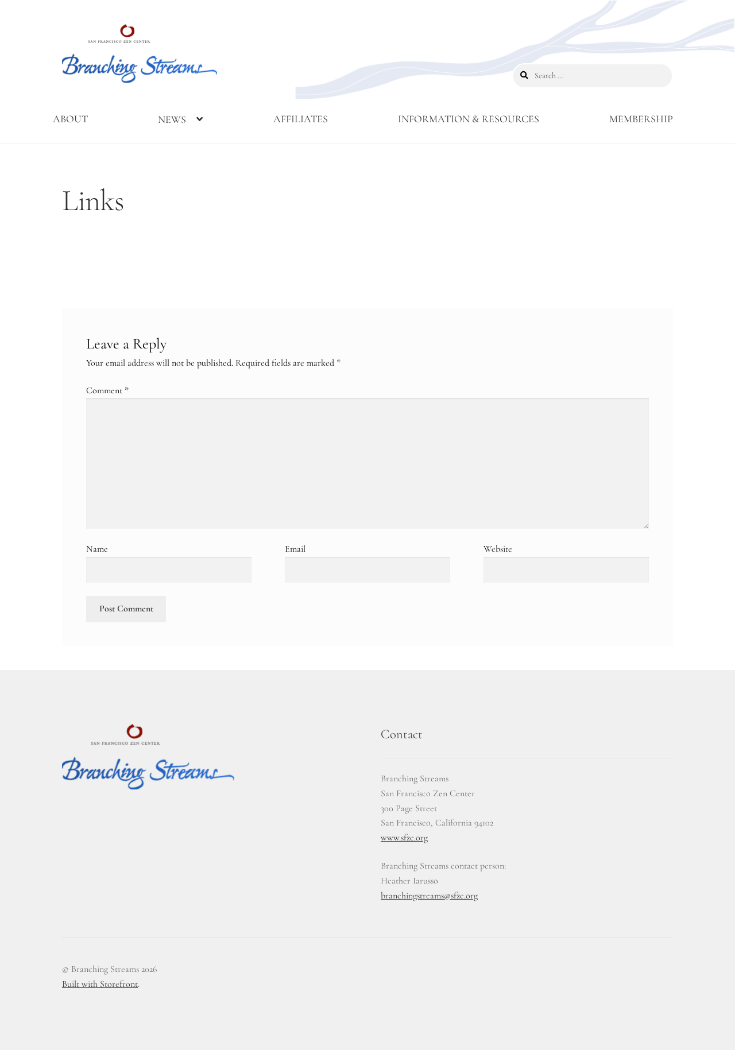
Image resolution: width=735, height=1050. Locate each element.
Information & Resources (468, 119)
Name (97, 549)
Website (497, 549)
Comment (107, 390)
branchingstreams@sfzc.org (429, 895)
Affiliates (300, 119)
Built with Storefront (100, 984)
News (172, 119)
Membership (641, 119)
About (70, 119)
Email (295, 549)
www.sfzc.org (404, 837)
